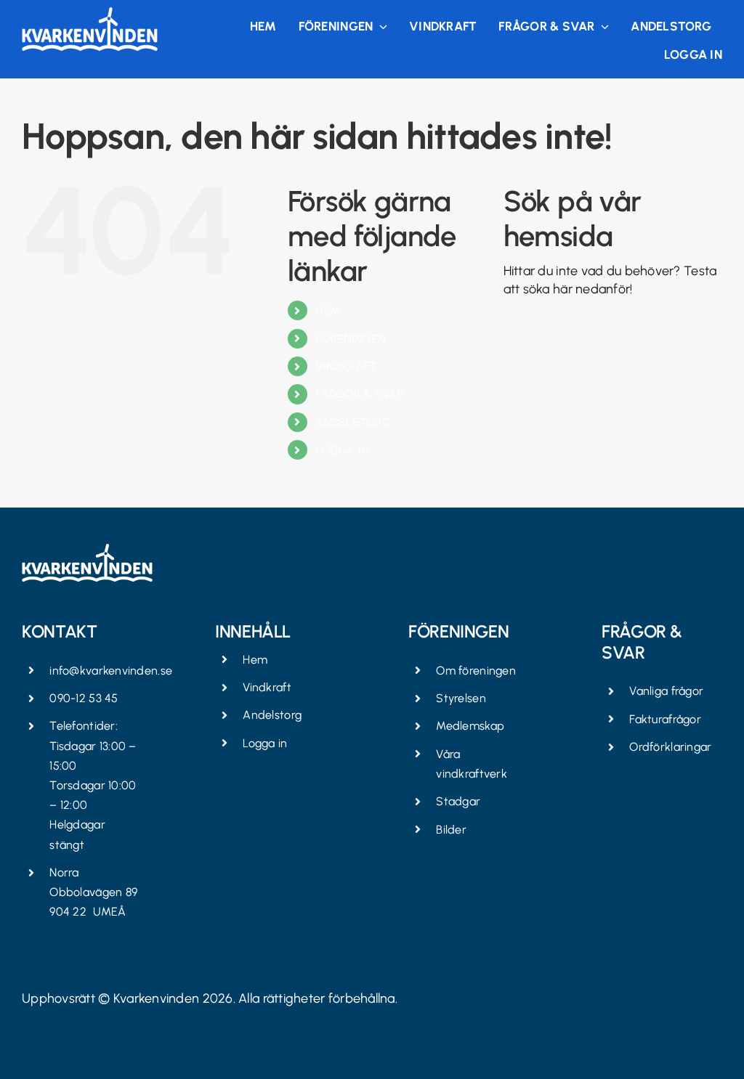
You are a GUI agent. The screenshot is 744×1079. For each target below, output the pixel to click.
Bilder (451, 829)
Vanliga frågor (666, 691)
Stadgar (458, 801)
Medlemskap (470, 726)
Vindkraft (267, 687)
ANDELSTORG (353, 422)
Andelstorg (272, 715)
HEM (327, 310)
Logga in (265, 743)
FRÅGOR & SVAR (359, 394)
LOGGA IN (341, 450)
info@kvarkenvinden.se (110, 670)
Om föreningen (476, 670)
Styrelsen (460, 698)
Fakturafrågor (665, 719)
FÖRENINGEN (350, 339)
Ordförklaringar (670, 747)
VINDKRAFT (345, 366)
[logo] (90, 14)
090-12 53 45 (83, 698)
